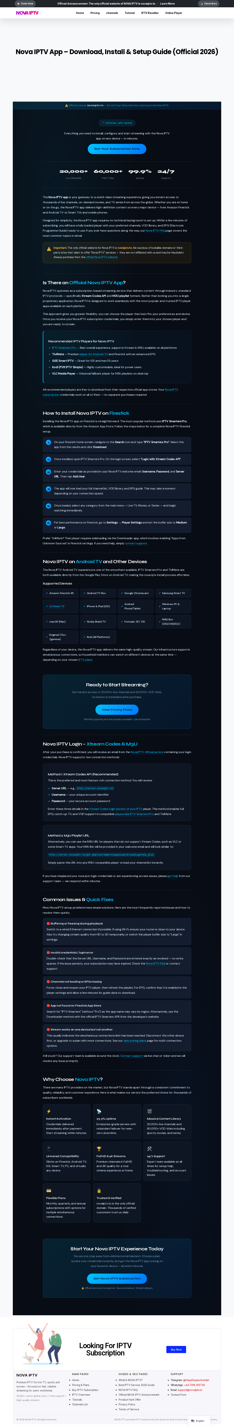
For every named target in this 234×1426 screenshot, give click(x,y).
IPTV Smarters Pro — (65, 348)
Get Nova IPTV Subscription (117, 1278)
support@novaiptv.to (190, 1389)
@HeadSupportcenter (196, 1380)
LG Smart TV (57, 606)
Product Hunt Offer (130, 1399)
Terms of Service (129, 1409)
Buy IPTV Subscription (85, 1389)
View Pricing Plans (117, 709)
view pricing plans (134, 1041)
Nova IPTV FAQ (155, 230)
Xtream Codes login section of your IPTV (115, 809)
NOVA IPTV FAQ (128, 1389)
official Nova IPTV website (102, 257)
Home (75, 1380)
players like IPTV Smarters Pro (134, 814)
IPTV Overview (81, 1394)
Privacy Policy (127, 1404)
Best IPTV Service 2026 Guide (137, 1385)
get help (172, 876)
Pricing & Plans (81, 1385)
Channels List (80, 1404)
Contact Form (178, 1394)
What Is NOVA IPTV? (131, 1380)
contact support (136, 543)
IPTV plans (85, 660)
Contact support (131, 1056)
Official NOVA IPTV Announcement (139, 1394)
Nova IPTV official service (147, 752)
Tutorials (77, 1399)
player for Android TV (94, 354)
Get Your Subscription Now (117, 148)
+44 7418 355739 (194, 1385)
